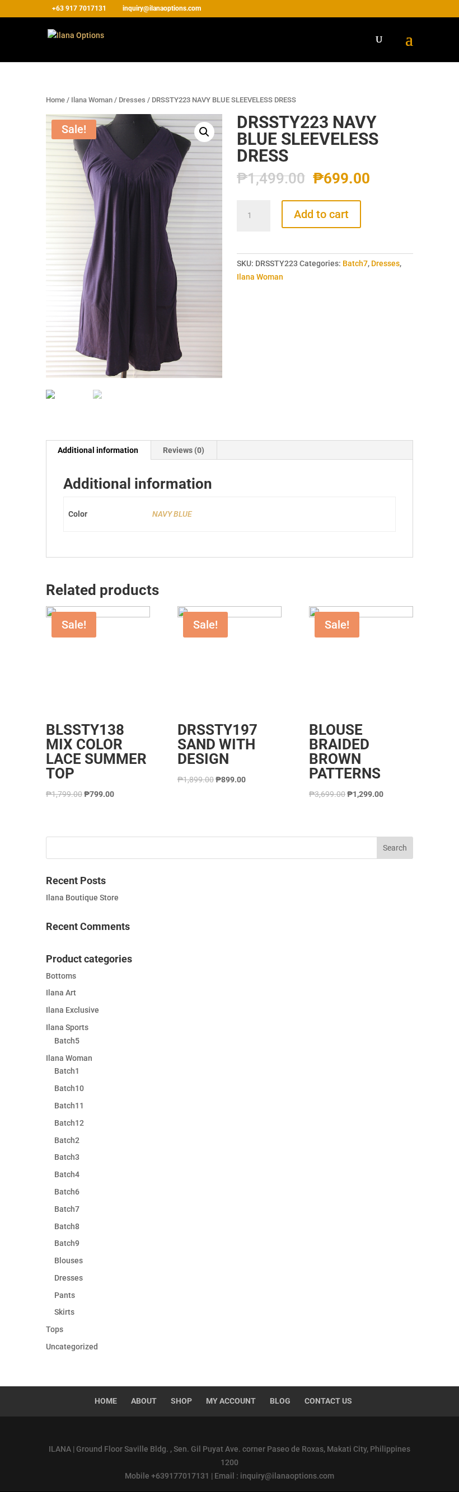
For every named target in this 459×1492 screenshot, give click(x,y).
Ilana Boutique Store (82, 897)
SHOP (181, 1400)
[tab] (98, 450)
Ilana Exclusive (72, 1009)
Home (55, 100)
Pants (64, 1295)
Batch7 (355, 263)
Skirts (64, 1311)
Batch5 (66, 1040)
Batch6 (66, 1191)
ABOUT (144, 1400)
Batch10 (69, 1088)
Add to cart (321, 214)
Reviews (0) (183, 450)
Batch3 (66, 1157)
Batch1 (66, 1070)
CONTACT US (328, 1400)
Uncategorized (72, 1346)
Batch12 (69, 1122)
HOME (106, 1400)
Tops (54, 1329)
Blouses (68, 1260)
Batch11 (69, 1105)
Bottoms (61, 975)
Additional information (98, 450)
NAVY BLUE (172, 513)
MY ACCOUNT (231, 1400)
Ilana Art (61, 992)
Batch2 (66, 1140)
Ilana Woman (92, 100)
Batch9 (66, 1243)
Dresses (132, 100)
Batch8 (66, 1226)
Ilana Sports (67, 1027)
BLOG (280, 1400)
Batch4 (66, 1174)
